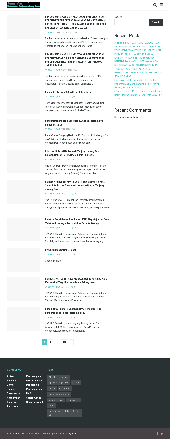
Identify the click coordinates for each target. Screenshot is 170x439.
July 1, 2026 (63, 160)
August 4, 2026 (65, 32)
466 (64, 342)
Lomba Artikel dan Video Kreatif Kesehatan (68, 92)
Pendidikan (32, 384)
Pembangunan (34, 376)
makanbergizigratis (59, 394)
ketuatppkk (65, 388)
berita (10, 384)
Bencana (11, 380)
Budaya (11, 389)
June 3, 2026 (63, 254)
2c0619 (51, 32)
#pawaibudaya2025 (58, 383)
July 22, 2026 (64, 129)
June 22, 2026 (64, 194)
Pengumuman (34, 389)
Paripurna (12, 406)
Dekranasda (13, 393)
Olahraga (12, 402)
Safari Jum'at (33, 397)
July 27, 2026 (64, 97)
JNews (17, 433)
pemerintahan (34, 380)
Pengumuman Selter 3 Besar (60, 250)
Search (118, 16)
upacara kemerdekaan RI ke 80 (63, 413)
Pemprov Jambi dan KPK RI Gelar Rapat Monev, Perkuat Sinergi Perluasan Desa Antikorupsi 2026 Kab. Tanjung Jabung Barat (75, 185)
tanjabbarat (73, 400)
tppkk (52, 406)
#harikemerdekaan (58, 377)
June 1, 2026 (63, 287)
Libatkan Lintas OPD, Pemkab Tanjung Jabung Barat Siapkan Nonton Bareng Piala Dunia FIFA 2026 (138, 95)
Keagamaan (13, 397)
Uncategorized (34, 402)
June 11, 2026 (64, 228)
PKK (28, 393)
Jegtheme (72, 433)
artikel (10, 376)
